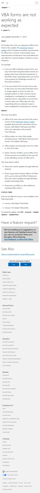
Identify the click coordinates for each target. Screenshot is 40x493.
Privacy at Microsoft (8, 452)
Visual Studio (6, 432)
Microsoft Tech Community (9, 422)
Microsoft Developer (8, 412)
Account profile (6, 308)
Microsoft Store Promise (9, 329)
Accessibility (6, 462)
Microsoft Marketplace (8, 425)
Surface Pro (5, 275)
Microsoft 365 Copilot (8, 395)
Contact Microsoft (12, 483)
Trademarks (6, 486)
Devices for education (8, 345)
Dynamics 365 (6, 382)
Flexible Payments (7, 332)
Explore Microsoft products (9, 295)
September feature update (25, 122)
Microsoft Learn (7, 415)
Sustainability (6, 465)
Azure (4, 408)
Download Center (7, 312)
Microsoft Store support (9, 315)
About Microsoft (7, 445)
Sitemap (5, 483)
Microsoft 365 (6, 385)
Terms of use (27, 483)
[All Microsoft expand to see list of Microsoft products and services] (2, 2)
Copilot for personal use (9, 292)
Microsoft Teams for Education (10, 348)
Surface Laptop (6, 278)
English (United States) (12, 471)
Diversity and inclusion (8, 458)
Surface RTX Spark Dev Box (9, 285)
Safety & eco (13, 486)
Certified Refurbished (8, 325)
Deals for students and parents (11, 362)
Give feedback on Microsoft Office (18, 239)
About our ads (28, 486)
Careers (5, 442)
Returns (5, 318)
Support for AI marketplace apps (11, 418)
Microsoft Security (7, 378)
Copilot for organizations (9, 289)
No (26, 264)
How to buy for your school (9, 355)
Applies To (6, 30)
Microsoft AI (6, 375)
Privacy (21, 483)
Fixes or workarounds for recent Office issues (17, 254)
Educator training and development (12, 359)
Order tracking (6, 322)
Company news (6, 448)
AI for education (7, 365)
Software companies (8, 429)
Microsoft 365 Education (9, 352)
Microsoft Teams (7, 392)
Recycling (20, 486)
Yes (13, 264)
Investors (5, 455)
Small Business (6, 399)
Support (5, 7)
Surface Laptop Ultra (8, 282)
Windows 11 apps (7, 299)
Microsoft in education (8, 342)
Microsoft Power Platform (9, 388)
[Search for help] (7, 2)
